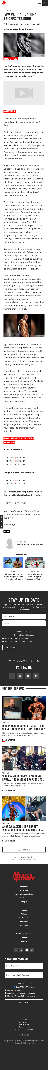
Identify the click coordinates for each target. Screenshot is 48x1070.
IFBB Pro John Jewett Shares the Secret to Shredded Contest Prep (23, 727)
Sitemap (24, 941)
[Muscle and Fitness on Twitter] (20, 676)
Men (24, 635)
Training (7, 10)
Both (18, 635)
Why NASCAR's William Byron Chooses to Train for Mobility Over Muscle (34, 579)
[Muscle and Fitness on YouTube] (28, 676)
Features (24, 898)
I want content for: (24, 631)
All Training (24, 849)
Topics (24, 910)
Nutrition (24, 890)
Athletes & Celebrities (24, 894)
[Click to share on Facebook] (1, 517)
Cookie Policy (24, 1027)
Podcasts (24, 921)
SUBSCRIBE (11, 647)
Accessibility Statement (24, 1029)
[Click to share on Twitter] (1, 522)
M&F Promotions (14, 990)
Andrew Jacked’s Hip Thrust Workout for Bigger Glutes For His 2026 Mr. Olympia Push (22, 830)
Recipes (24, 902)
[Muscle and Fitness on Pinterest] (36, 676)
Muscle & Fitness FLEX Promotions (19, 641)
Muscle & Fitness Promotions (16, 638)
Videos (24, 914)
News (13, 571)
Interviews (35, 571)
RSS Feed (24, 925)
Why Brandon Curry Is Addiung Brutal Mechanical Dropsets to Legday (22, 779)
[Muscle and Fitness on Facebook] (12, 676)
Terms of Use (24, 1022)
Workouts (24, 886)
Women (31, 635)
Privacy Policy (24, 1024)
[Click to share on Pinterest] (1, 526)
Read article (8, 740)
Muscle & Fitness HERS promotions (21, 993)
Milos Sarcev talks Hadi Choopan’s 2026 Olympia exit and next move (13, 577)
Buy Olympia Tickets (24, 934)
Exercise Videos (24, 918)
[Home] (4, 4)
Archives (24, 937)
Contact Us (24, 1020)
